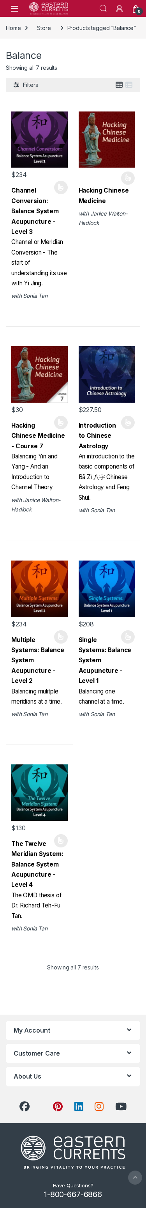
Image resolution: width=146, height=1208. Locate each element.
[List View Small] (128, 84)
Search (103, 8)
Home (13, 28)
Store (44, 28)
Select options (58, 187)
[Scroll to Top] (135, 1178)
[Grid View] (119, 84)
